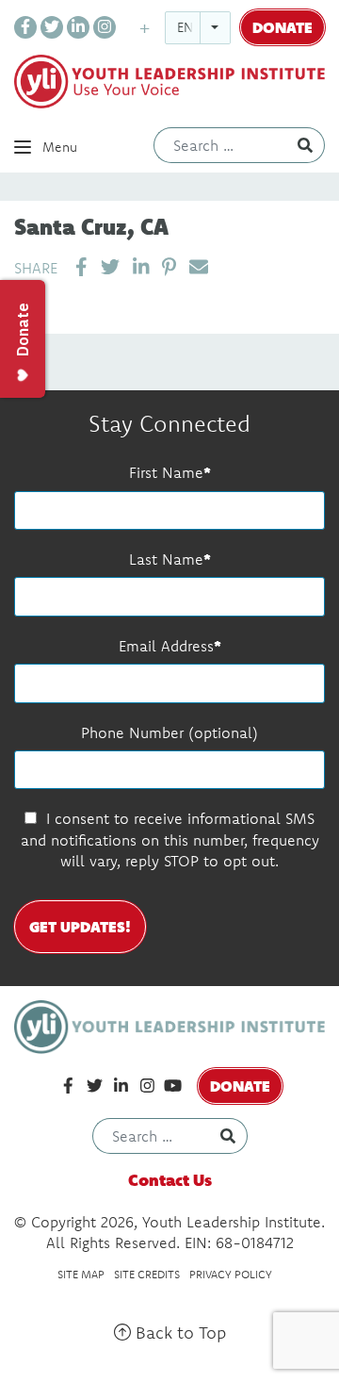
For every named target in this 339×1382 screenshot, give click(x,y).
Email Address (166, 645)
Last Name (166, 559)
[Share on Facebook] (81, 267)
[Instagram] (104, 27)
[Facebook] (25, 27)
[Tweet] (110, 267)
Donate (282, 27)
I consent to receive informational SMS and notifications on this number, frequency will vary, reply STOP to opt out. (170, 839)
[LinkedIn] (78, 27)
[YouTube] (173, 1086)
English (203, 27)
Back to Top (178, 1332)
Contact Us (170, 1180)
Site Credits (147, 1274)
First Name (166, 472)
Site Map (81, 1274)
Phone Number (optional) (169, 732)
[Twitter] (51, 27)
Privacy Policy (230, 1274)
